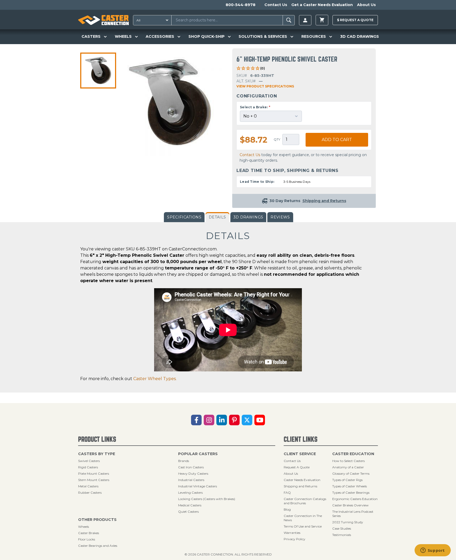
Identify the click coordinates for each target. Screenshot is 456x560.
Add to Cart (337, 139)
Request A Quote (297, 467)
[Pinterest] (234, 420)
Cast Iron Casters (191, 467)
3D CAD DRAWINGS (359, 36)
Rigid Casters (88, 467)
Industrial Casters (191, 480)
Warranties (292, 533)
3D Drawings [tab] (248, 217)
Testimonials (341, 535)
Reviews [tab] (280, 217)
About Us (366, 4)
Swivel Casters (89, 461)
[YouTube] (259, 420)
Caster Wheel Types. (155, 378)
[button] (98, 70)
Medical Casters (189, 505)
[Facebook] (196, 420)
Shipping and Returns (300, 486)
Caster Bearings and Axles (97, 546)
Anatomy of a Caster (348, 467)
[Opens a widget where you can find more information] (432, 550)
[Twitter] (247, 420)
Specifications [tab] (184, 217)
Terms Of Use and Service (303, 526)
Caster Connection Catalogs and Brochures (305, 501)
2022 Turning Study (347, 522)
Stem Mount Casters (93, 480)
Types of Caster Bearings (350, 492)
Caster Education (353, 453)
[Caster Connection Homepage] (103, 20)
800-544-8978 (240, 4)
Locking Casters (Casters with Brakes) (206, 499)
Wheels (83, 527)
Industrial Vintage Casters (197, 486)
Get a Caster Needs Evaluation (322, 4)
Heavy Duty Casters (193, 473)
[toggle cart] (322, 20)
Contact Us (275, 4)
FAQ (287, 492)
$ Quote (355, 20)
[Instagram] (209, 420)
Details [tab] (217, 217)
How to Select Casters (348, 461)
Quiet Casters (188, 512)
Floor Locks (86, 539)
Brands (183, 461)
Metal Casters (88, 486)
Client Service (300, 453)
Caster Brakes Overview (350, 505)
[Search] (289, 20)
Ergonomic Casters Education (355, 499)
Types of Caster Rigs (347, 480)
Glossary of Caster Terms (350, 473)
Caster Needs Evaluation (302, 480)
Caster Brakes (88, 533)
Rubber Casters (90, 492)
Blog (287, 509)
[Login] (305, 20)
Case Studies (341, 528)
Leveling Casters (190, 492)
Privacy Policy (294, 539)
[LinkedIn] (221, 420)
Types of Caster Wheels (349, 486)
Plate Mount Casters (93, 473)
